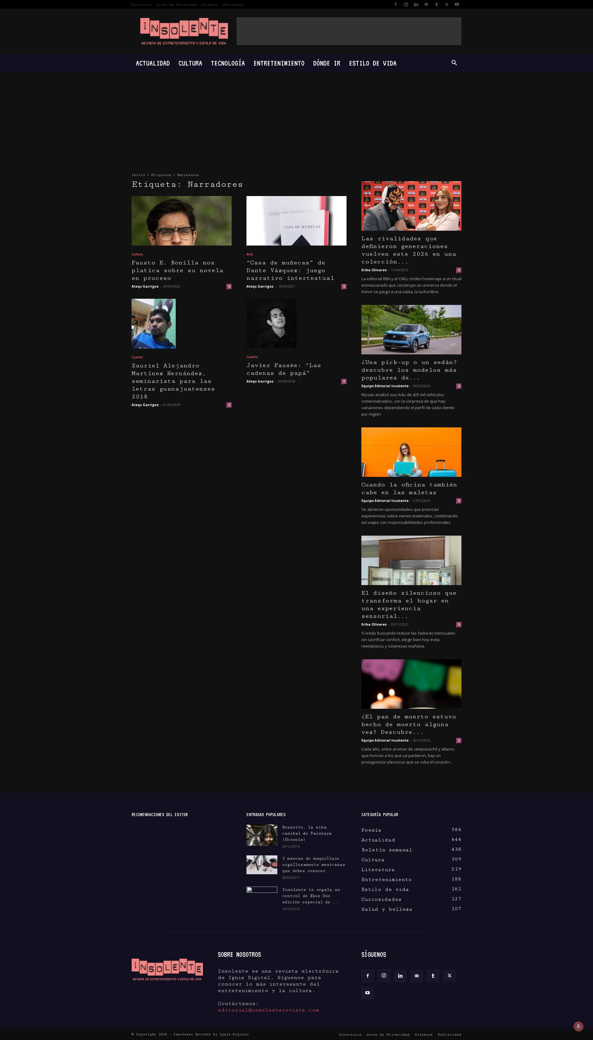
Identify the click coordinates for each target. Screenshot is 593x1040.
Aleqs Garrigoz (145, 286)
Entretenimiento (279, 63)
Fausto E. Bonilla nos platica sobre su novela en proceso (177, 270)
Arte (249, 254)
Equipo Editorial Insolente (385, 385)
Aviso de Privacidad (176, 4)
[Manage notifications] (578, 1026)
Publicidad (233, 4)
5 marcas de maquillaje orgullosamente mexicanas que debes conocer (313, 864)
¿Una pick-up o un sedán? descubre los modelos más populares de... (409, 370)
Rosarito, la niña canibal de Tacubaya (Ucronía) (307, 833)
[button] (454, 63)
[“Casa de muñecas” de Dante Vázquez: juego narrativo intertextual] (296, 221)
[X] (446, 4)
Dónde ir (326, 63)
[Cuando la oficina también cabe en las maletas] (411, 452)
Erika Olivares (374, 269)
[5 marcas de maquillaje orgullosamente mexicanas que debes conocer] (261, 864)
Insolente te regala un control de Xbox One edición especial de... (311, 896)
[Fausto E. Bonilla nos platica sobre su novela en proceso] (182, 221)
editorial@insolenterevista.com (268, 1010)
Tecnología (228, 63)
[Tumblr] (436, 4)
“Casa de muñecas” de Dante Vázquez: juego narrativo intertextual (290, 270)
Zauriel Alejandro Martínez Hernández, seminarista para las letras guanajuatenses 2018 (173, 381)
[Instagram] (405, 4)
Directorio (142, 4)
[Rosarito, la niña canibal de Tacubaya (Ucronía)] (261, 835)
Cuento (137, 357)
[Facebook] (395, 4)
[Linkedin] (416, 4)
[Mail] (426, 4)
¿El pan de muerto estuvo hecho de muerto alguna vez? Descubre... (408, 724)
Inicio (138, 175)
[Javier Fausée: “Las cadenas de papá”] (296, 323)
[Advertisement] (349, 31)
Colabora (209, 4)
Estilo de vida (373, 63)
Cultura (190, 63)
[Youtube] (456, 4)
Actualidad (153, 63)
